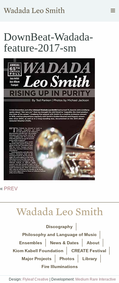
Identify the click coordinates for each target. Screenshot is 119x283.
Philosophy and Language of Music (59, 234)
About (93, 242)
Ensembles (30, 242)
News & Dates (64, 242)
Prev (11, 188)
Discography (59, 226)
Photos (67, 258)
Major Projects (37, 258)
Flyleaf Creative (36, 279)
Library (89, 258)
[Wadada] (34, 11)
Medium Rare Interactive (95, 279)
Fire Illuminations (59, 266)
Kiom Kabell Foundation (38, 250)
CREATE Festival (88, 250)
